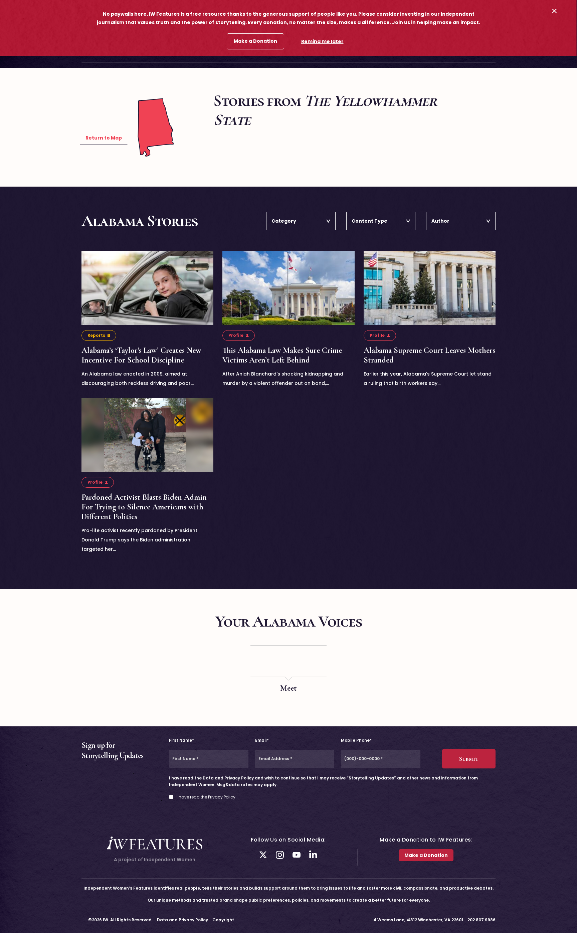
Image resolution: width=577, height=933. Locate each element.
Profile (235, 335)
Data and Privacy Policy (228, 778)
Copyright (223, 920)
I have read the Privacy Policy (206, 797)
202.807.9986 (481, 920)
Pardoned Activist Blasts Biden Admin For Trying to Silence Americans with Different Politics (144, 506)
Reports (96, 335)
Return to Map (103, 138)
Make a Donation (255, 41)
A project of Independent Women (154, 859)
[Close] (554, 10)
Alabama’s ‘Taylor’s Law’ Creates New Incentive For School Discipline (141, 355)
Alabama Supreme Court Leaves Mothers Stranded (429, 355)
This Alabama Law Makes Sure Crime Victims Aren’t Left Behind (282, 355)
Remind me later (322, 41)
